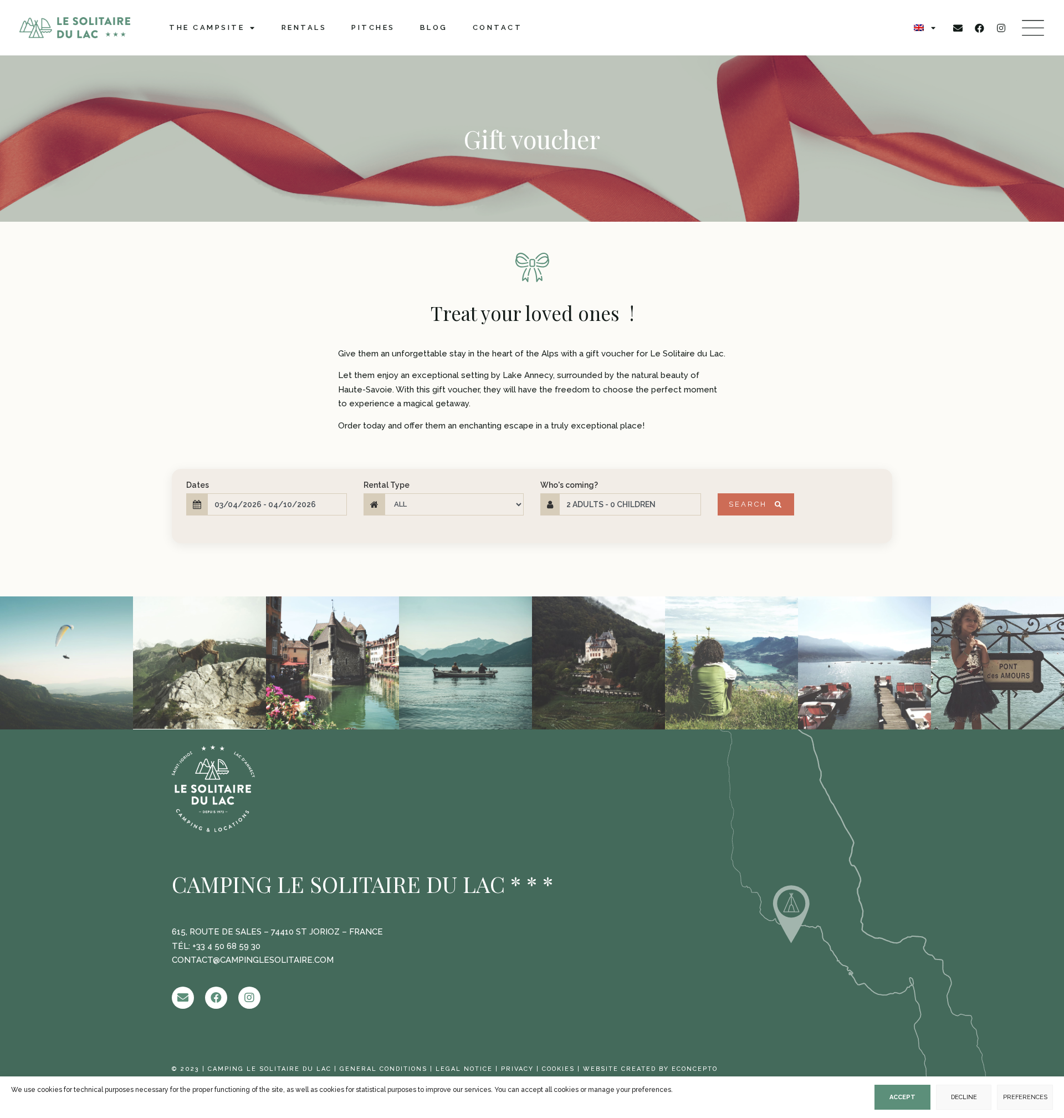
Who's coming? (569, 485)
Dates (197, 485)
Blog (434, 27)
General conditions (383, 1069)
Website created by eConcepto (650, 1069)
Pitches (373, 27)
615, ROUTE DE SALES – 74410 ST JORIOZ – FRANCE (277, 932)
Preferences (1025, 1097)
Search (749, 504)
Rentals (304, 27)
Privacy (517, 1069)
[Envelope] (958, 27)
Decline (964, 1097)
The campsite (206, 27)
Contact (498, 27)
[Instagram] (1001, 27)
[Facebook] (979, 27)
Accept (902, 1097)
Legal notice (464, 1069)
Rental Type (387, 485)
